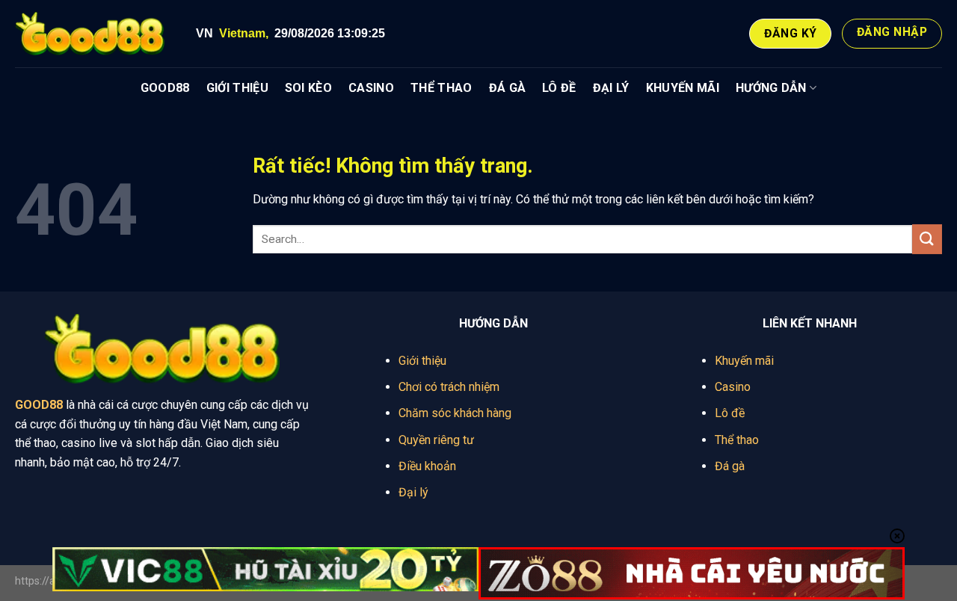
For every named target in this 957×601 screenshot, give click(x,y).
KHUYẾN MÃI (682, 88)
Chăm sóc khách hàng (455, 413)
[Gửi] (927, 238)
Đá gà (730, 466)
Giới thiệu (422, 361)
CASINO (371, 88)
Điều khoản (427, 466)
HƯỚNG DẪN (771, 88)
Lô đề (730, 413)
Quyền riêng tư (436, 440)
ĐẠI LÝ (611, 88)
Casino (733, 387)
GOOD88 (165, 88)
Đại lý (413, 492)
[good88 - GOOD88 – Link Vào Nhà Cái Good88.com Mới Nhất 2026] (89, 34)
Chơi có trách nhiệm (449, 387)
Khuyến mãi (744, 361)
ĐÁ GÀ (507, 88)
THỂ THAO (441, 88)
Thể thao (737, 440)
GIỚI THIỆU (237, 88)
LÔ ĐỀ (559, 88)
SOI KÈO (308, 88)
